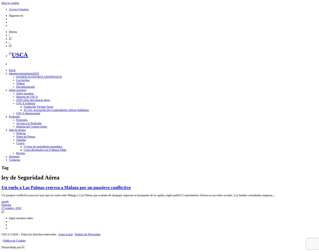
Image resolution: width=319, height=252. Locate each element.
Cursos (20, 143)
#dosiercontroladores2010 (24, 73)
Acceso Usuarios (19, 9)
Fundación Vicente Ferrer (38, 106)
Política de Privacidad (87, 234)
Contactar (14, 159)
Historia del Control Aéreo (31, 126)
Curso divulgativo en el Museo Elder (45, 149)
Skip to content (10, 3)
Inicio (12, 70)
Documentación (25, 86)
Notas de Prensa (25, 136)
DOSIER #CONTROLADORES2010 (39, 76)
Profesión (14, 116)
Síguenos (14, 156)
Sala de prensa (17, 130)
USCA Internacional (28, 113)
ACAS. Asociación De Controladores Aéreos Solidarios (56, 110)
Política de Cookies (14, 240)
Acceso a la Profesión (29, 123)
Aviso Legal (65, 234)
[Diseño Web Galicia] (23, 247)
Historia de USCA (27, 96)
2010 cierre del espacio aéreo (33, 100)
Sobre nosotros (17, 90)
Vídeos (20, 83)
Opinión (21, 139)
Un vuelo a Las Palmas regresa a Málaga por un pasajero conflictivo (66, 187)
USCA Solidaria (25, 103)
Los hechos (23, 80)
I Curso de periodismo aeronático (43, 146)
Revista (20, 153)
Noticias (21, 133)
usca (4, 201)
